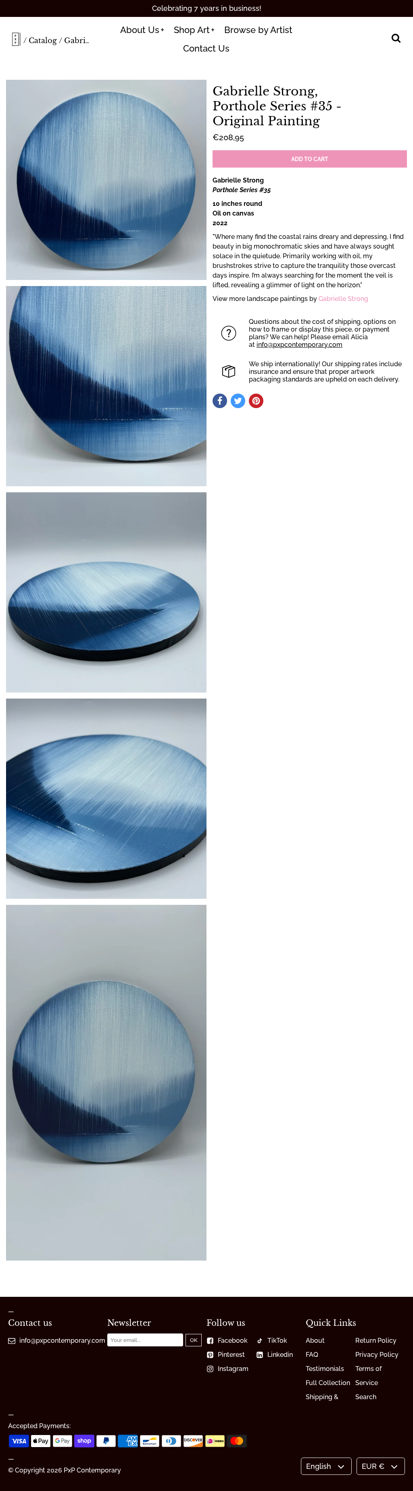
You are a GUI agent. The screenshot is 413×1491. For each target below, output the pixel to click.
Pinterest (231, 1354)
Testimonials (325, 1369)
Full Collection (328, 1383)
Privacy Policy (376, 1354)
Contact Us (206, 48)
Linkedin (280, 1354)
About (315, 1340)
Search (365, 1397)
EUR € (373, 1466)
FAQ (312, 1354)
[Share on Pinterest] (256, 401)
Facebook (233, 1340)
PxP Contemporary (92, 1470)
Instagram (233, 1369)
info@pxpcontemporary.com (299, 344)
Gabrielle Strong (343, 299)
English (318, 1466)
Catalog (43, 40)
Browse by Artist (258, 30)
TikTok (277, 1340)
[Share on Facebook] (220, 401)
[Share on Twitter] (238, 401)
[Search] (396, 39)
